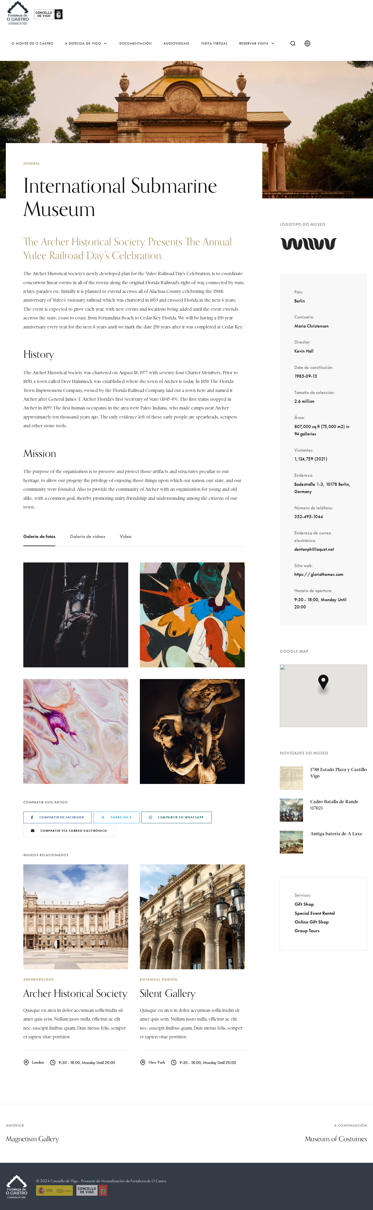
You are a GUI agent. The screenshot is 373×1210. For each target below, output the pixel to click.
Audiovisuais (176, 43)
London (38, 1062)
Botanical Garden (158, 979)
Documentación (135, 43)
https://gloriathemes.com (318, 574)
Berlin (299, 301)
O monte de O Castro (32, 43)
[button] (323, 685)
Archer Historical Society (75, 993)
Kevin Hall (304, 351)
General (31, 163)
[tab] (43, 536)
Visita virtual (214, 43)
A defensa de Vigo (83, 43)
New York (157, 1062)
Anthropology (38, 979)
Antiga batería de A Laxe (336, 833)
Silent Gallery (168, 993)
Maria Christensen (311, 326)
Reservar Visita (254, 43)
